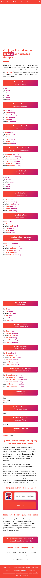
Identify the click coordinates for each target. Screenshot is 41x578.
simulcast (19, 559)
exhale (14, 552)
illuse (28, 556)
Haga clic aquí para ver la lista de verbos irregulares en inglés (20, 540)
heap (6, 556)
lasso (34, 556)
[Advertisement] (20, 25)
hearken (13, 556)
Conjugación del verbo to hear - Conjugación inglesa (17, 1)
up (26, 559)
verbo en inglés (14, 68)
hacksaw (22, 552)
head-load (32, 552)
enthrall (7, 552)
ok (13, 559)
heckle (21, 556)
